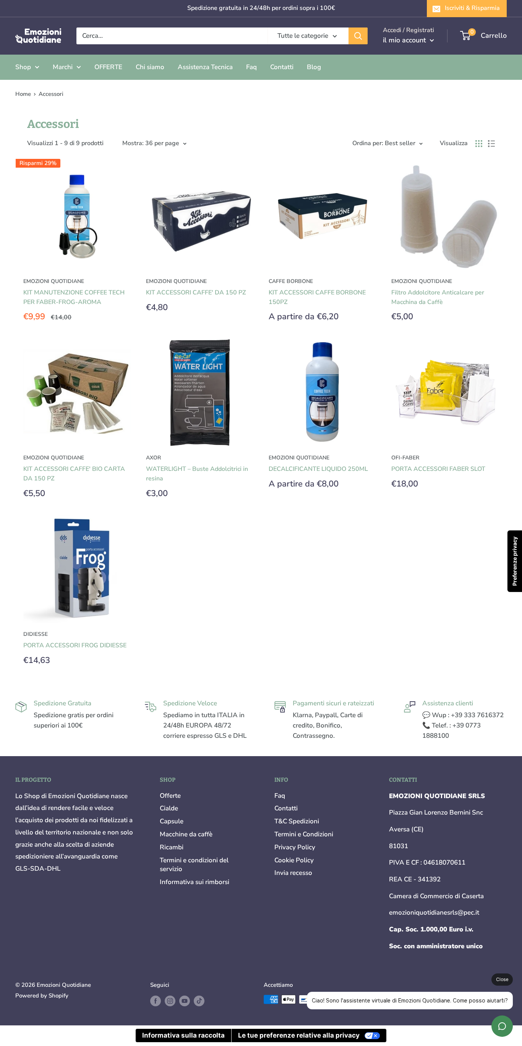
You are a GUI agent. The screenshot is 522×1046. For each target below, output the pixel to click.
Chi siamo (150, 66)
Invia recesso (293, 872)
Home (23, 94)
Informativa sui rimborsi (194, 882)
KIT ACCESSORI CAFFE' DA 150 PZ (196, 292)
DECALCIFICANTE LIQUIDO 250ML (318, 469)
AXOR (153, 457)
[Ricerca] (358, 35)
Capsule (171, 821)
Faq (251, 66)
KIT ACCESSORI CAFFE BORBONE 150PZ (317, 297)
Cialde (169, 808)
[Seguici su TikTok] (199, 1000)
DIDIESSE (35, 634)
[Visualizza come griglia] (478, 143)
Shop (23, 66)
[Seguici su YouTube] (184, 1000)
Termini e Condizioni (303, 834)
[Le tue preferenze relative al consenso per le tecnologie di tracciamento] (514, 561)
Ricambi (171, 847)
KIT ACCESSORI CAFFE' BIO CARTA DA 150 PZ (74, 474)
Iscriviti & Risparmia (472, 8)
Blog (314, 66)
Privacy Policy (294, 847)
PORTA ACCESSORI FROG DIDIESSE (74, 645)
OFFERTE (108, 66)
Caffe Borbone (291, 281)
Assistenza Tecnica (205, 66)
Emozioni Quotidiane (176, 281)
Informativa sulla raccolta (183, 1035)
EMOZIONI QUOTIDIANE (53, 281)
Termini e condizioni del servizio (194, 865)
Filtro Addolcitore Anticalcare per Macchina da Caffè (437, 297)
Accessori (51, 94)
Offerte (170, 795)
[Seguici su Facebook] (155, 1000)
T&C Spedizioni (296, 821)
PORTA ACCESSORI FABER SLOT (438, 469)
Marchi (63, 66)
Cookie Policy (294, 860)
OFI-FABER (405, 457)
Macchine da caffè (186, 834)
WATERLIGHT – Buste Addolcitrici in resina (197, 474)
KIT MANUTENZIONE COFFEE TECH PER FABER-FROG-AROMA (74, 297)
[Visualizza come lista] (491, 143)
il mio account (405, 40)
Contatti (281, 66)
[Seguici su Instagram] (170, 1000)
